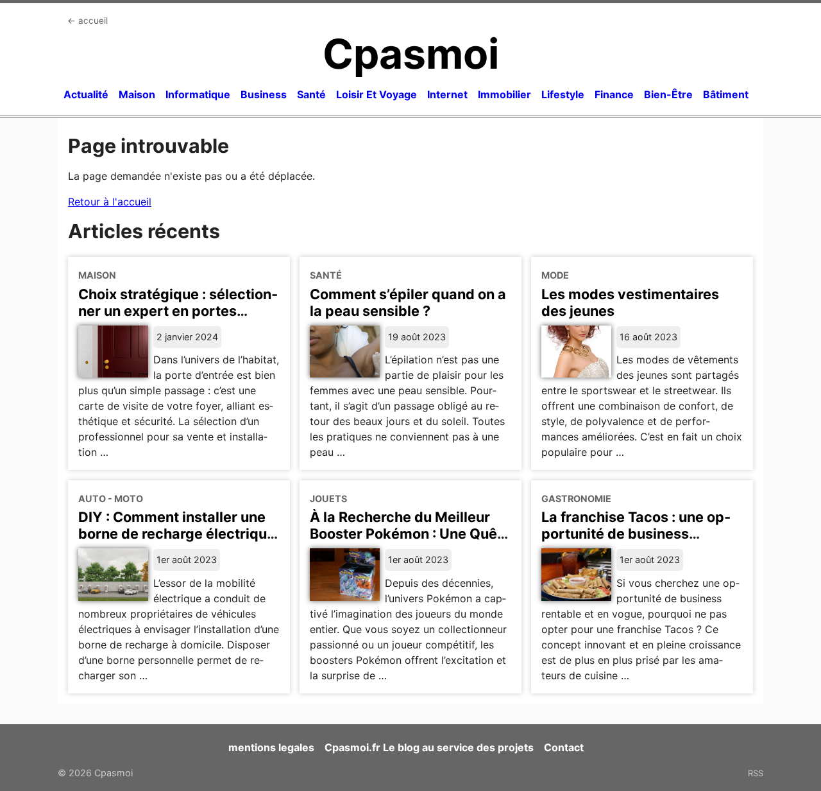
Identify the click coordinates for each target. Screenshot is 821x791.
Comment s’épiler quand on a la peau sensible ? (408, 302)
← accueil (87, 20)
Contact (564, 747)
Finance (614, 94)
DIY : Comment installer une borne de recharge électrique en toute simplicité (176, 534)
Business (264, 94)
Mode (555, 275)
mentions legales (271, 747)
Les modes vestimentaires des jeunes (630, 302)
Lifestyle (562, 94)
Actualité (85, 94)
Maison (137, 94)
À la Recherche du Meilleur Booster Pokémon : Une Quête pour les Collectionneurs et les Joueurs (410, 542)
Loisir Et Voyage (376, 94)
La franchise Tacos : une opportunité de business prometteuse (636, 534)
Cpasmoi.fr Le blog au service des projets (429, 747)
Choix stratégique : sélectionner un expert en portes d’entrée (178, 311)
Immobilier (504, 94)
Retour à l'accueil (109, 201)
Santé (311, 94)
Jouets (328, 498)
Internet (447, 94)
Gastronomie (576, 498)
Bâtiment (726, 94)
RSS (755, 773)
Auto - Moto (110, 498)
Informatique (197, 94)
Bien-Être (668, 94)
